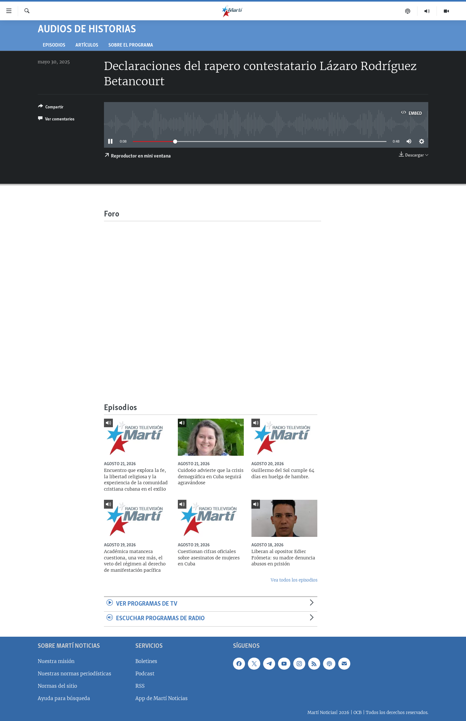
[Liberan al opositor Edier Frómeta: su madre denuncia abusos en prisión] (284, 518)
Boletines (146, 661)
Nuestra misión (56, 661)
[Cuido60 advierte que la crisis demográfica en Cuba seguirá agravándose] (211, 437)
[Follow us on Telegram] (269, 664)
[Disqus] (212, 300)
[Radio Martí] (427, 11)
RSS (140, 686)
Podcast (144, 674)
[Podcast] (407, 11)
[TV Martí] (446, 11)
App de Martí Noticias (161, 698)
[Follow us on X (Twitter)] (254, 664)
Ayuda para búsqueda (64, 698)
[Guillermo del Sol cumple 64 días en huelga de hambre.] (284, 437)
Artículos (86, 45)
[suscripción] (344, 664)
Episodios (54, 45)
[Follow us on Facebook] (239, 664)
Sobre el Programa (130, 45)
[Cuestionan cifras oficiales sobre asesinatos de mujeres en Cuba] (211, 518)
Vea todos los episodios (294, 580)
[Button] (50, 108)
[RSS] (314, 664)
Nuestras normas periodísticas (74, 674)
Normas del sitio (57, 686)
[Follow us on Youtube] (284, 664)
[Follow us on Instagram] (299, 664)
